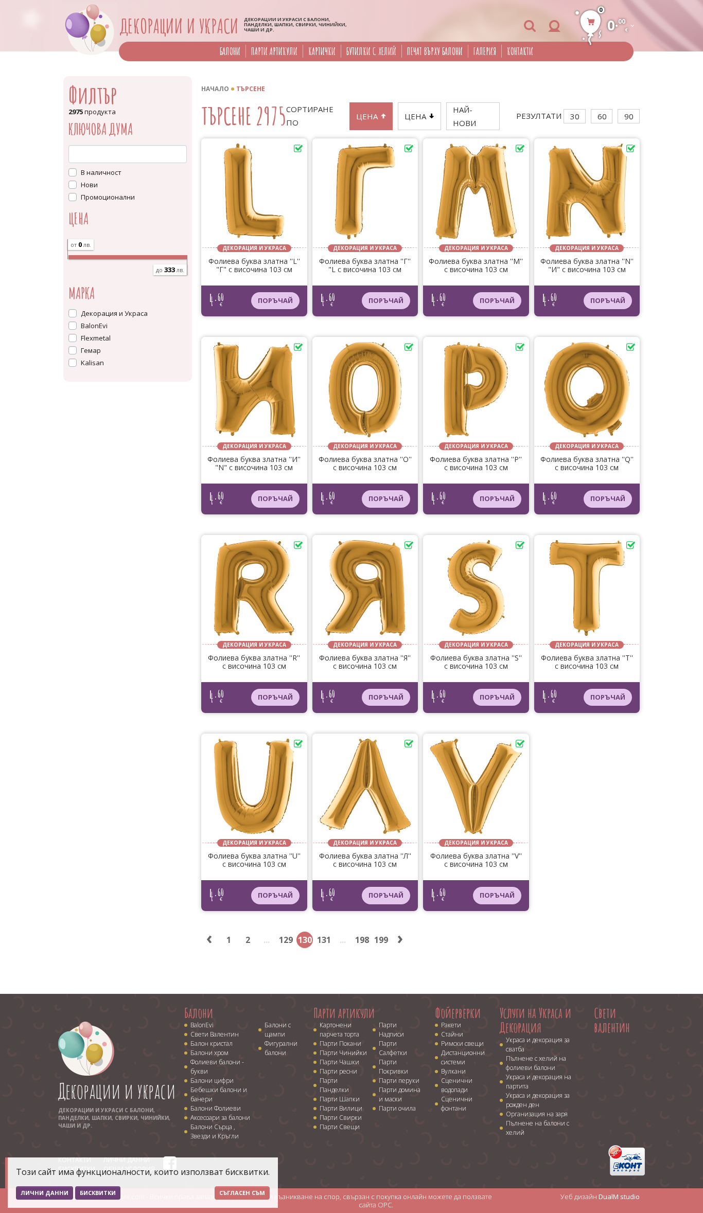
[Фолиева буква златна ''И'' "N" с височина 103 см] (254, 392)
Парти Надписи (391, 1030)
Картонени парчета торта (339, 1030)
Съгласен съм (242, 1193)
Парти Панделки (334, 1085)
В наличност (101, 172)
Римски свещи (462, 1043)
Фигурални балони (281, 1048)
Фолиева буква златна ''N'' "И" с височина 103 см (587, 265)
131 (324, 940)
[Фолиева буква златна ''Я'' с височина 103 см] (365, 590)
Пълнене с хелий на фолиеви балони (536, 1063)
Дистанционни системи (463, 1057)
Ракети (451, 1025)
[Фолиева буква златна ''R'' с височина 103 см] (254, 590)
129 (286, 940)
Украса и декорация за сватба (538, 1045)
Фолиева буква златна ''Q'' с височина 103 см (587, 463)
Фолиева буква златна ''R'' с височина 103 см (254, 662)
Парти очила (397, 1108)
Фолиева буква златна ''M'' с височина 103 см (476, 265)
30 (574, 116)
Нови (89, 185)
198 (362, 940)
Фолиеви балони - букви (217, 1067)
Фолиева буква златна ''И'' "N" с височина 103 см (254, 463)
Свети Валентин (214, 1034)
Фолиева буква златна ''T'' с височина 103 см (587, 662)
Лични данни (44, 1193)
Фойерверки (458, 1013)
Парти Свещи (340, 1126)
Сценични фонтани (456, 1104)
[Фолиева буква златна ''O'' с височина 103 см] (365, 392)
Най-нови (464, 116)
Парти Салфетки (393, 1048)
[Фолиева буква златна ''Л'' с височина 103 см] (365, 789)
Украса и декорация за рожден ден (538, 1100)
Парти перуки (399, 1080)
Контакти (520, 51)
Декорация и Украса (114, 313)
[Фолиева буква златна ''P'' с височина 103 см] (476, 392)
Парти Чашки (339, 1062)
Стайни (452, 1034)
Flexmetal (96, 338)
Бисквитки (98, 1193)
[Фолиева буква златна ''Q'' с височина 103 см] (587, 392)
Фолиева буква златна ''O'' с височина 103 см (365, 463)
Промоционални (108, 197)
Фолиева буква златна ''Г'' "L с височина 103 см (365, 265)
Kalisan (92, 363)
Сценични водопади (456, 1085)
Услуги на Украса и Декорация (535, 1020)
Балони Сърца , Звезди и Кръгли (214, 1131)
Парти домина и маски (399, 1094)
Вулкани (453, 1071)
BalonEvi (94, 326)
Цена (367, 116)
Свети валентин (612, 1020)
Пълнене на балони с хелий (537, 1128)
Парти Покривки (393, 1067)
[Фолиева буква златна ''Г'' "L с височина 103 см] (365, 194)
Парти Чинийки (343, 1052)
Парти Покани (340, 1043)
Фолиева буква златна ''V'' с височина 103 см (476, 860)
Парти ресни (338, 1071)
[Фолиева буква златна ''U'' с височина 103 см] (254, 789)
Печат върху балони (435, 51)
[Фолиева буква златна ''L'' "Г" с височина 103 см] (254, 194)
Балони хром (209, 1052)
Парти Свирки (341, 1117)
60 (602, 116)
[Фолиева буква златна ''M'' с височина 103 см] (476, 194)
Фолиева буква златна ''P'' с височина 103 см (476, 463)
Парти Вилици (341, 1108)
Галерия (484, 51)
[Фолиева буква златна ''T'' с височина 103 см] (587, 590)
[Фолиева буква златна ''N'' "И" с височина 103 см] (587, 194)
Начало (215, 88)
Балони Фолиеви (215, 1108)
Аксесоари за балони (220, 1117)
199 (381, 940)
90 (629, 116)
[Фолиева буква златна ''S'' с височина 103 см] (476, 590)
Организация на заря (537, 1114)
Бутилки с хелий (371, 51)
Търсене (250, 88)
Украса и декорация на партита (538, 1082)
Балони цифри (212, 1080)
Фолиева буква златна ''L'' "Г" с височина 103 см (254, 265)
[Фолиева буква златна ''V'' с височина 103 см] (476, 789)
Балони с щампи (278, 1030)
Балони (230, 51)
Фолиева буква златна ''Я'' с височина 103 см (365, 662)
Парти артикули (274, 51)
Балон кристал (211, 1043)
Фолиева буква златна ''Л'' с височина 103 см (365, 860)
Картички (322, 51)
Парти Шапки (340, 1099)
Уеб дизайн (600, 1196)
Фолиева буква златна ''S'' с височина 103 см (476, 662)
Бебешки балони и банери (218, 1094)
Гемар (91, 350)
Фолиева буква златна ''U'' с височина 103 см (254, 860)
